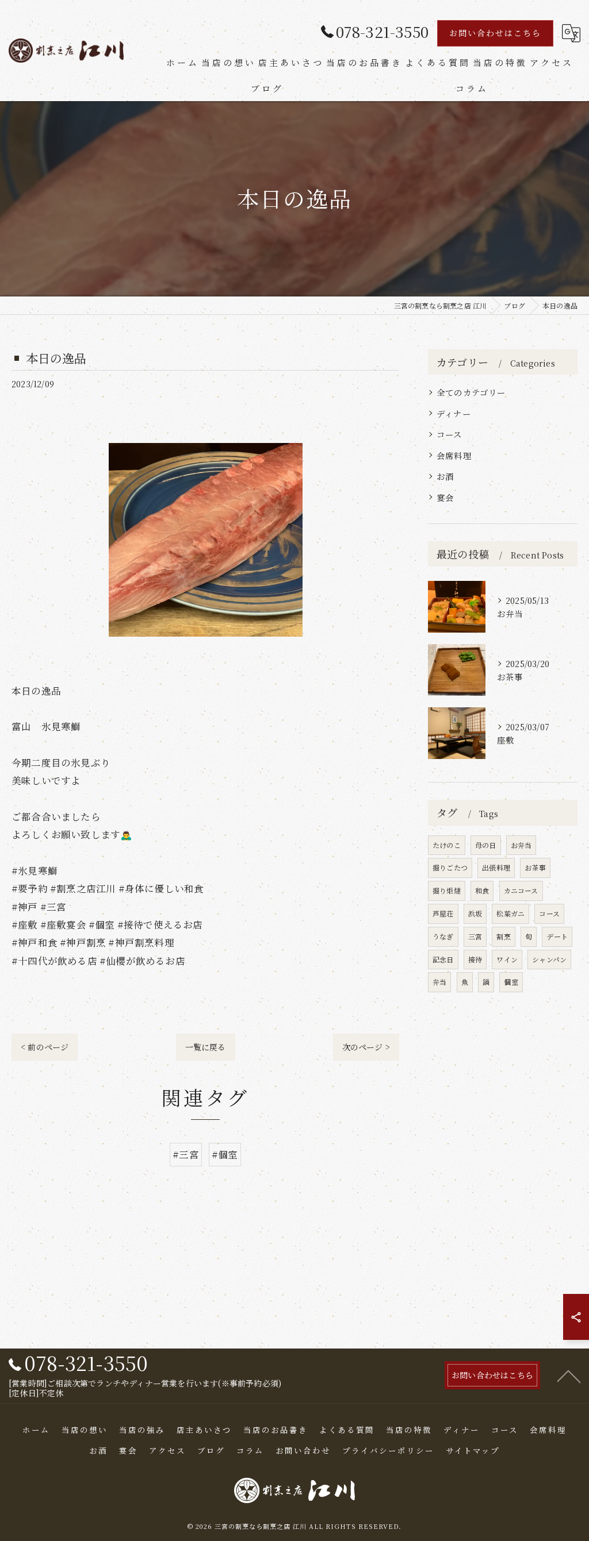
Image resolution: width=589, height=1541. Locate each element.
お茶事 (535, 867)
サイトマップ (473, 1450)
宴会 (445, 497)
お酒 (445, 476)
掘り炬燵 (447, 890)
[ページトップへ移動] (568, 1375)
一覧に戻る (205, 1047)
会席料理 (454, 455)
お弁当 (521, 845)
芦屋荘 (443, 913)
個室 (511, 982)
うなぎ (443, 936)
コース (449, 434)
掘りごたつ (450, 867)
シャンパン (549, 959)
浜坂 (475, 913)
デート (557, 936)
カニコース (521, 890)
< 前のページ (44, 1047)
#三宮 (186, 1154)
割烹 (503, 936)
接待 (475, 959)
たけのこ (447, 845)
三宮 (475, 936)
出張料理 (496, 867)
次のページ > (366, 1047)
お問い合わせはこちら (495, 32)
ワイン (507, 959)
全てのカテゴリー (471, 392)
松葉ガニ (510, 913)
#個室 (225, 1154)
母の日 (485, 845)
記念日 (443, 959)
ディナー (454, 413)
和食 (482, 890)
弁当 (439, 982)
